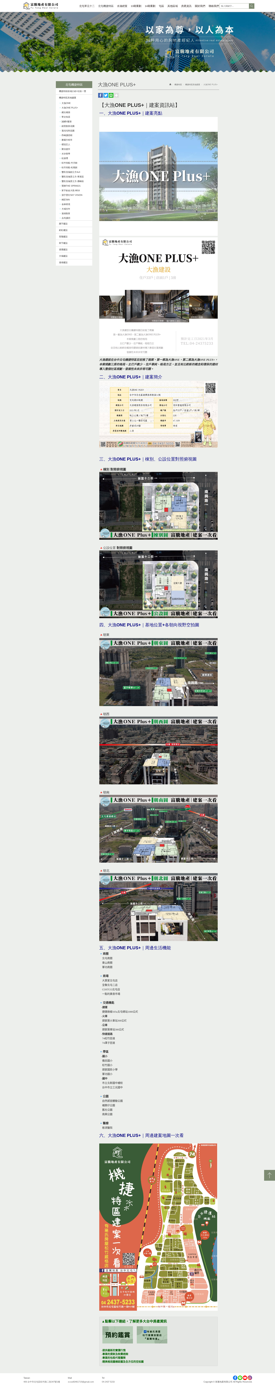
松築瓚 (65, 158)
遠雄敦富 (66, 213)
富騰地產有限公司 (40, 6)
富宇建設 (63, 243)
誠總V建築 (67, 121)
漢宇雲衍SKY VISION (72, 195)
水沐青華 (66, 153)
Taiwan (26, 1378)
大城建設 (63, 256)
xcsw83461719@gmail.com (81, 1382)
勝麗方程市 (67, 140)
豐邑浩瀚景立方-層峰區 (73, 181)
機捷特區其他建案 (67, 97)
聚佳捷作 (66, 149)
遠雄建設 (63, 262)
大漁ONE (66, 103)
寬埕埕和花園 (68, 130)
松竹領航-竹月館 (69, 163)
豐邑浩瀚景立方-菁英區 (73, 176)
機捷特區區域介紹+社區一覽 (72, 91)
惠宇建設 (63, 223)
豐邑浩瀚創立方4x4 (71, 172)
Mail (70, 1378)
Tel (103, 1378)
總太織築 (66, 112)
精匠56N (66, 199)
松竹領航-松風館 (69, 167)
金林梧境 (66, 204)
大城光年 (66, 209)
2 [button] (139, 66)
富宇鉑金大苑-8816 (71, 190)
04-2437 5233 (108, 1382)
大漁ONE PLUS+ (70, 107)
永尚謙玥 (66, 218)
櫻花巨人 (66, 144)
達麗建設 (63, 249)
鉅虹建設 (63, 230)
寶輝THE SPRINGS (71, 186)
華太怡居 (66, 117)
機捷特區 (178, 84)
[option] (137, 43)
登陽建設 (63, 236)
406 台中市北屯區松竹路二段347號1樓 (41, 1382)
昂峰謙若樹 (67, 135)
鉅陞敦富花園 (68, 126)
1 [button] (135, 66)
